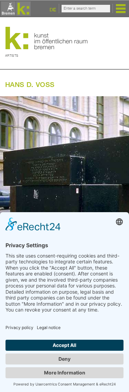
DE (53, 9)
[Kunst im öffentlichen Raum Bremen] (15, 9)
